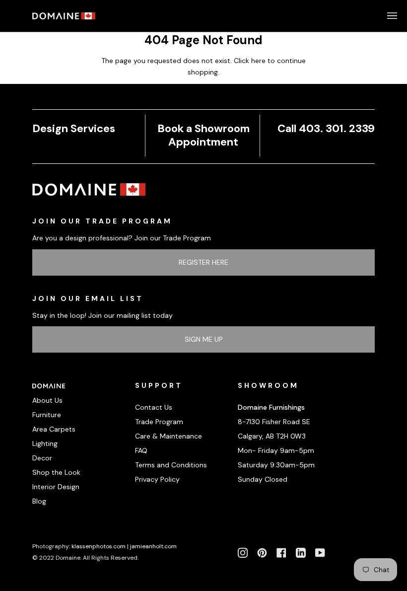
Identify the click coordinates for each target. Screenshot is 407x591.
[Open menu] (382, 16)
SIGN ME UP (204, 339)
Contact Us (153, 407)
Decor (42, 457)
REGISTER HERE (203, 262)
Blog (39, 501)
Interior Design (55, 486)
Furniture (46, 414)
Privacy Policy (157, 479)
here (258, 60)
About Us (47, 400)
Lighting (45, 443)
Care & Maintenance (168, 436)
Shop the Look (56, 472)
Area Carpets (53, 429)
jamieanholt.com (153, 546)
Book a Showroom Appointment (203, 135)
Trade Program (159, 421)
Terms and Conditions (171, 464)
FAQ (141, 450)
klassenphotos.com (98, 546)
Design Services (73, 128)
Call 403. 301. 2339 (326, 128)
